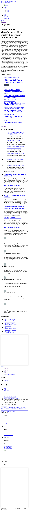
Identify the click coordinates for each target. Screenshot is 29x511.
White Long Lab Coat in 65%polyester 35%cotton (13, 81)
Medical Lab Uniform (10, 319)
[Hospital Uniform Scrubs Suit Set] (15, 159)
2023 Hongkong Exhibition (12, 227)
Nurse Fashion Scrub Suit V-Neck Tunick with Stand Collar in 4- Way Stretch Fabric (15, 138)
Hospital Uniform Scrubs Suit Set (15, 161)
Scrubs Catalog (8, 326)
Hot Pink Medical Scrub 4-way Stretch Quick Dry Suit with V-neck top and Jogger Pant (16, 169)
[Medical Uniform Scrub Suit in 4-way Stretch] (6, 93)
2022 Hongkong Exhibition (12, 185)
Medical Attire (8, 327)
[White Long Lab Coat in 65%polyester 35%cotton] (11, 77)
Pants (8, 11)
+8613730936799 (8, 448)
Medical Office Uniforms (11, 324)
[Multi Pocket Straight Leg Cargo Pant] (16, 153)
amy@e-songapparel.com (10, 423)
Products (6, 8)
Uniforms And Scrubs (10, 332)
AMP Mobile (4, 406)
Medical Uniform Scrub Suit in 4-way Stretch (14, 96)
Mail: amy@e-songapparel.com (11, 398)
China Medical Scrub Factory (19, 407)
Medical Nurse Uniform (10, 328)
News (5, 15)
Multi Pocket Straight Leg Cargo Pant (16, 155)
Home (5, 7)
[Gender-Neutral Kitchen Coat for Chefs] (9, 114)
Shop (5, 14)
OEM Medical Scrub (10, 411)
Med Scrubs (7, 331)
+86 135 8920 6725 (5, 2)
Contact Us (6, 18)
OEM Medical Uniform (9, 410)
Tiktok (5, 458)
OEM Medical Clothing (6, 407)
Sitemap (25, 404)
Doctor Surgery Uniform (10, 330)
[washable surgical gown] (6, 120)
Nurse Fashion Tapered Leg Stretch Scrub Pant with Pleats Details (14, 104)
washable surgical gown (13, 122)
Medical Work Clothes (10, 320)
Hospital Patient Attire (10, 322)
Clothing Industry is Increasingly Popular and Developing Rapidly (14, 207)
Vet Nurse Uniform (9, 323)
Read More (6, 85)
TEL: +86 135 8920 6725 (10, 397)
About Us (6, 16)
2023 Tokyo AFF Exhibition (12, 218)
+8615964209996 (8, 446)
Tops (8, 10)
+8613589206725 (8, 447)
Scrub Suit (9, 12)
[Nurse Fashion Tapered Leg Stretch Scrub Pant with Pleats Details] (14, 101)
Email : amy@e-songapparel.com (8, 1)
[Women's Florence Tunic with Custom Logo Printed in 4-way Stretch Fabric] (14, 140)
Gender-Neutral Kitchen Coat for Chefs (13, 117)
